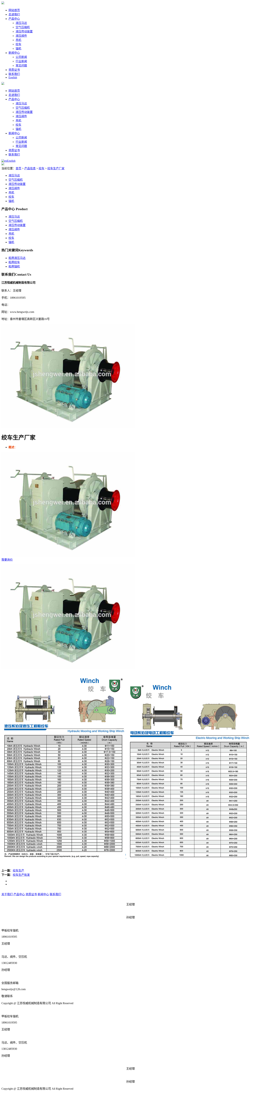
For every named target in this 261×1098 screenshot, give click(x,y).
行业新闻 (21, 61)
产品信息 (30, 168)
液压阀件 (21, 35)
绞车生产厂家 (55, 168)
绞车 (18, 44)
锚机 (18, 48)
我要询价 (7, 559)
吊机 (18, 40)
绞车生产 (18, 870)
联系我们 (14, 74)
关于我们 (7, 894)
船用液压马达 (17, 257)
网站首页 (14, 10)
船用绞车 (14, 262)
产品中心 (14, 18)
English (13, 77)
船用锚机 (14, 266)
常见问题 (21, 65)
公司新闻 (21, 57)
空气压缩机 (23, 27)
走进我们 (14, 14)
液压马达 (21, 22)
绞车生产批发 (21, 874)
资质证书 (14, 69)
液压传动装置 (24, 31)
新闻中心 (14, 52)
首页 (18, 168)
